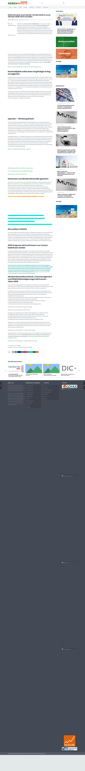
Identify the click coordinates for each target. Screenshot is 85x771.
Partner (45, 396)
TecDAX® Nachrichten (29, 392)
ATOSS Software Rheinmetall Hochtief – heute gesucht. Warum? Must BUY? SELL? (65, 107)
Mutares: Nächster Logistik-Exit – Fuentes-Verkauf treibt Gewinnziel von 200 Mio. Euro (66, 196)
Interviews (28, 405)
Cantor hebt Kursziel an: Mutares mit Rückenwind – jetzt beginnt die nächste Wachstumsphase (66, 129)
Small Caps (28, 398)
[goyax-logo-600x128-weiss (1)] (69, 386)
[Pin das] (25, 352)
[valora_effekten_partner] (69, 748)
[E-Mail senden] (13, 352)
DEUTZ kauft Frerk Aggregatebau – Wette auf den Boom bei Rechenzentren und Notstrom (66, 173)
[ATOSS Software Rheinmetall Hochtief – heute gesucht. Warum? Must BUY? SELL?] (66, 95)
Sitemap (45, 398)
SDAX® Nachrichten (29, 396)
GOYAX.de (19, 345)
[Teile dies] (16, 352)
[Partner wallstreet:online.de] (69, 518)
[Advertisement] (30, 45)
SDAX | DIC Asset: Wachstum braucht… (32, 375)
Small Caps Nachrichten (30, 400)
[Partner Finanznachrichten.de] (69, 432)
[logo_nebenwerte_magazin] (18, 3)
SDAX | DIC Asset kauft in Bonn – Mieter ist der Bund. (68, 375)
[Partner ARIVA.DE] (69, 605)
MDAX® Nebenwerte (29, 385)
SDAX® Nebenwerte (29, 394)
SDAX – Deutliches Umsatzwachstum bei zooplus (50, 375)
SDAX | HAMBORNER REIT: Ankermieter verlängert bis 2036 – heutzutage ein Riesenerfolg (15, 375)
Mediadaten (46, 394)
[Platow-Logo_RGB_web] (69, 741)
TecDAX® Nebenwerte (29, 390)
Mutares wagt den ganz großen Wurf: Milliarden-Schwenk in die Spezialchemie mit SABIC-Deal (66, 151)
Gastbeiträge (28, 407)
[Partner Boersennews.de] (69, 692)
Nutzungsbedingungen (47, 390)
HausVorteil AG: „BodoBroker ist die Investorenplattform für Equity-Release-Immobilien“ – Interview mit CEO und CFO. (66, 31)
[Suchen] (63, 2)
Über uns (45, 385)
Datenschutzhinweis (47, 392)
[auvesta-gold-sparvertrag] (66, 71)
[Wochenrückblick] (66, 42)
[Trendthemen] (66, 54)
